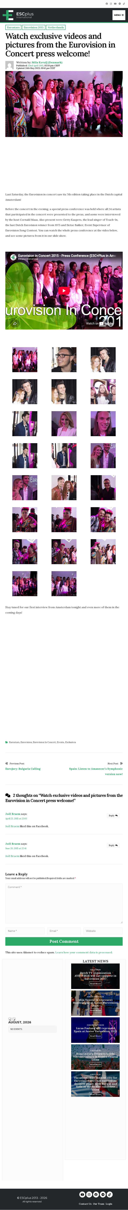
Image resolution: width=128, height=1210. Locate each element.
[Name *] (24, 930)
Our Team (98, 1203)
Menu (117, 15)
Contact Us (85, 1203)
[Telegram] (120, 3)
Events (60, 742)
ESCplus (25, 1198)
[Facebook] (106, 3)
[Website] (103, 930)
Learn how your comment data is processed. (84, 952)
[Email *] (64, 930)
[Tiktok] (110, 1195)
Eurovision (26, 742)
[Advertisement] (64, 165)
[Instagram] (111, 3)
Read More (95, 983)
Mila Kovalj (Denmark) (47, 62)
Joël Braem (12, 814)
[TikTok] (124, 3)
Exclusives (70, 742)
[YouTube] (115, 3)
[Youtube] (82, 1195)
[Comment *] (64, 922)
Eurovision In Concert (44, 742)
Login (109, 1203)
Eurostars (14, 742)
